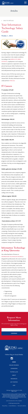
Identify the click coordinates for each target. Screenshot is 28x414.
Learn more (8, 400)
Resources (14, 378)
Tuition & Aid (14, 372)
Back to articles (9, 20)
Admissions (14, 368)
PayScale (12, 80)
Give (14, 385)
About (14, 375)
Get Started (14, 382)
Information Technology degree (11, 256)
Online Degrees (14, 365)
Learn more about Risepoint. (18, 398)
